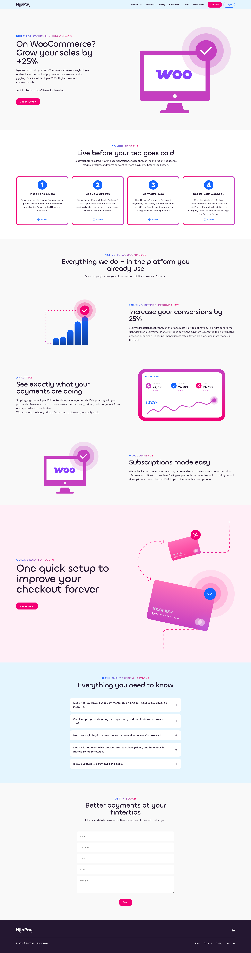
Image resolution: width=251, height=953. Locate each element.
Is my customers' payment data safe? (98, 764)
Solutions (135, 4)
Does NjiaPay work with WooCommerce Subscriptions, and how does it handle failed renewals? (118, 749)
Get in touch (27, 605)
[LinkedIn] (233, 930)
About (186, 4)
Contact (214, 4)
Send (125, 902)
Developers (198, 4)
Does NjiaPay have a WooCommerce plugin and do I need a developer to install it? (120, 705)
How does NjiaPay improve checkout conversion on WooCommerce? (117, 735)
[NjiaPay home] (24, 930)
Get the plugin (28, 101)
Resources (174, 4)
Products (150, 4)
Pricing (162, 4)
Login (229, 4)
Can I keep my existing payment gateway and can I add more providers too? (119, 721)
